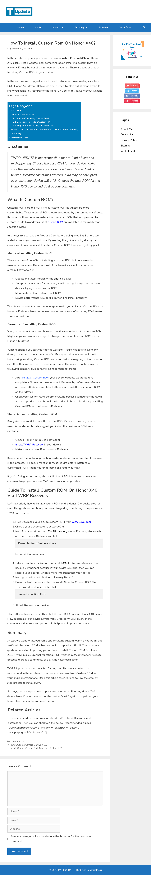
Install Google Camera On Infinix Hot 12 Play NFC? (36, 748)
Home (20, 27)
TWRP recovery (57, 531)
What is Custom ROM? (23, 114)
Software (103, 27)
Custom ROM (17, 741)
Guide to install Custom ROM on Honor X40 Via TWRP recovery (44, 129)
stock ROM (61, 563)
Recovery (79, 27)
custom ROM (55, 222)
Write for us (125, 27)
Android (56, 27)
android (58, 278)
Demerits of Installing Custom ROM (34, 121)
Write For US (129, 151)
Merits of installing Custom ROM (33, 118)
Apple (38, 27)
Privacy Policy (129, 140)
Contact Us (127, 134)
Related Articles (19, 137)
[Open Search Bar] (144, 27)
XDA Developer (81, 522)
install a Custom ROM (35, 377)
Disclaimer (16, 110)
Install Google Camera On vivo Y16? (29, 744)
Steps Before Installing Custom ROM (35, 125)
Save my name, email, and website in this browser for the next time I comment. (51, 839)
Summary (16, 133)
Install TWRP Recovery (29, 444)
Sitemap (126, 145)
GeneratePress (94, 870)
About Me (127, 129)
